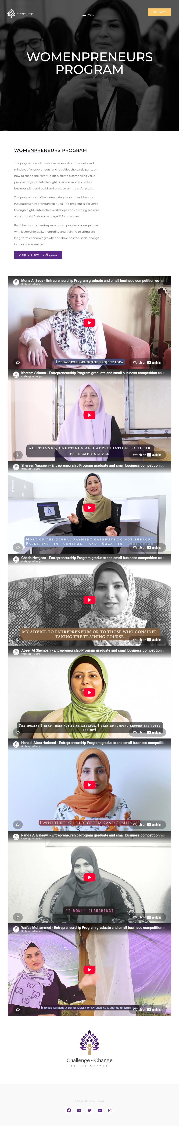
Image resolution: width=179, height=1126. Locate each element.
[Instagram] (110, 1110)
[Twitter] (89, 1110)
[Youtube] (100, 1110)
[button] (88, 14)
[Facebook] (69, 1110)
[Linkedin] (79, 1110)
